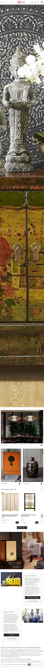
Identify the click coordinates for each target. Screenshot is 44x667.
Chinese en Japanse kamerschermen (7, 655)
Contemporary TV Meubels (32, 601)
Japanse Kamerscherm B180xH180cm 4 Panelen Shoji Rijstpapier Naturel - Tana (10, 516)
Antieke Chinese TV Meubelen (32, 597)
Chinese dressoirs (16, 656)
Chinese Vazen (11, 635)
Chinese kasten (9, 656)
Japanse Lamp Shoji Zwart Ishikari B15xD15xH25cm (28, 515)
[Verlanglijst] (38, 2)
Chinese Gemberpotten (11, 638)
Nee (33, 664)
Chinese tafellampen (16, 654)
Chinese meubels (19, 650)
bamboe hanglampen (25, 654)
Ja (29, 664)
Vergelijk (4, 522)
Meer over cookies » (39, 664)
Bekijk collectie (21, 527)
